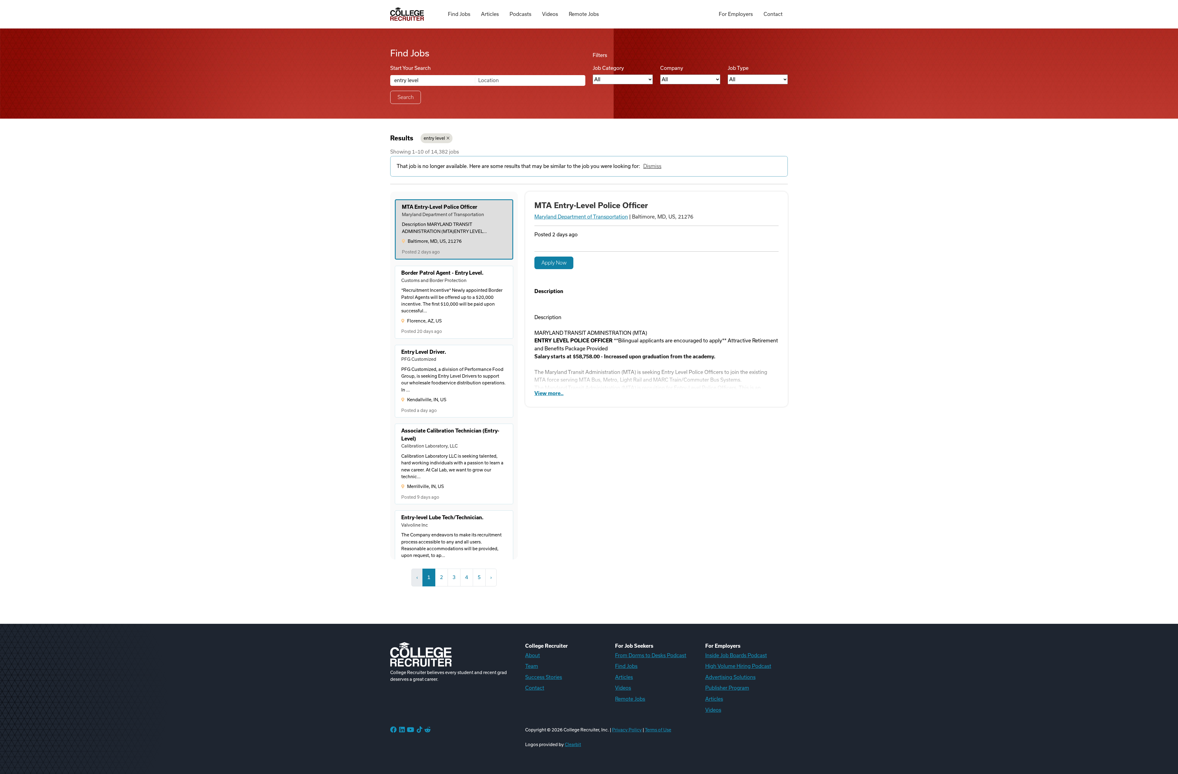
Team (531, 666)
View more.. (549, 393)
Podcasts (520, 14)
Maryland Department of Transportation (581, 216)
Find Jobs (459, 14)
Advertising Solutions (730, 677)
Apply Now (554, 262)
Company (671, 68)
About (532, 655)
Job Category (608, 68)
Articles (490, 14)
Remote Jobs (584, 14)
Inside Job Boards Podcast (736, 655)
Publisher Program (727, 688)
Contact (773, 14)
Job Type (738, 68)
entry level (434, 138)
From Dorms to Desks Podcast (650, 655)
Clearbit (573, 744)
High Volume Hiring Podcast (738, 666)
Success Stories (543, 677)
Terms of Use (658, 729)
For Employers (736, 14)
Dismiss (652, 166)
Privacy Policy (627, 729)
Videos (550, 14)
